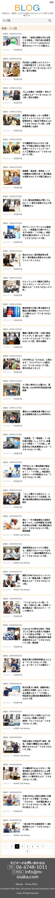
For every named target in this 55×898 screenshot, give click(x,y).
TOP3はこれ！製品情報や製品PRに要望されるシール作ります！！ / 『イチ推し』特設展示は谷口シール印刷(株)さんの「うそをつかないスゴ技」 (36, 471)
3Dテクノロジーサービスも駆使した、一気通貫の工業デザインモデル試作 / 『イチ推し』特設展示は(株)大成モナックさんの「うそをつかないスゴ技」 (36, 232)
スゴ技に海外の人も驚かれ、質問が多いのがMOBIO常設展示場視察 (36, 387)
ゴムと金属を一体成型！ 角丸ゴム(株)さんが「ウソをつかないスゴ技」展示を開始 (36, 94)
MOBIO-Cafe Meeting (22, 535)
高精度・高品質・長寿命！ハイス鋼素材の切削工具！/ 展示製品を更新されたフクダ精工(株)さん (36, 174)
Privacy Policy (31, 884)
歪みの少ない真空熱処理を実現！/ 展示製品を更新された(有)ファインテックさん (36, 257)
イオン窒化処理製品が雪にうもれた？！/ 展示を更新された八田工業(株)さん (36, 203)
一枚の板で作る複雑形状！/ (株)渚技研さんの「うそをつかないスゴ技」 (36, 827)
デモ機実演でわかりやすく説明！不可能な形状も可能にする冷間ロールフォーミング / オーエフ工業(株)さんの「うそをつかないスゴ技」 (36, 148)
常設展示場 (18, 50)
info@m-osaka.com (30, 874)
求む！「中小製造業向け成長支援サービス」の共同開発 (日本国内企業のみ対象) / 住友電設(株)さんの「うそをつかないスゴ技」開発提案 (37, 525)
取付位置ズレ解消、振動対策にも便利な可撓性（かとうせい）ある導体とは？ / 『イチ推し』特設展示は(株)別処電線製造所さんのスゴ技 (36, 693)
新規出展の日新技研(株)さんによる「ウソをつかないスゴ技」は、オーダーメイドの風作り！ (36, 662)
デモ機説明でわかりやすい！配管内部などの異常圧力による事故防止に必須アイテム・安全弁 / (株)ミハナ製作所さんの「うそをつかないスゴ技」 (36, 774)
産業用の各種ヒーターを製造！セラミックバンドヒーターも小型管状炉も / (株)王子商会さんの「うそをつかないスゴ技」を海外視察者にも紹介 (36, 121)
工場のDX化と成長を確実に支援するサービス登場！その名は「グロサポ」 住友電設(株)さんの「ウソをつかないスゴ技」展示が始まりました (36, 801)
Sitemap (19, 884)
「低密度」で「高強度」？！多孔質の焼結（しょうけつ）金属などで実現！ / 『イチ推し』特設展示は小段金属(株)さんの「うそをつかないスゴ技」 (36, 444)
